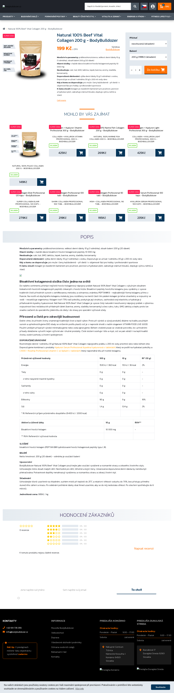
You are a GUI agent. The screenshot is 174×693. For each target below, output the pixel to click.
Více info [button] (79, 689)
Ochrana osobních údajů (62, 647)
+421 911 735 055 (14, 627)
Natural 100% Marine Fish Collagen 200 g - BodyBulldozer (106, 138)
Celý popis (61, 100)
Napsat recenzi (144, 548)
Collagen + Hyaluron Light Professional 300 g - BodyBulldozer (146, 139)
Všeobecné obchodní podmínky (66, 642)
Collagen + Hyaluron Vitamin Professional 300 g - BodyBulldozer (67, 139)
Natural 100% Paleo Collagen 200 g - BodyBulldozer (28, 167)
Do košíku (153, 70)
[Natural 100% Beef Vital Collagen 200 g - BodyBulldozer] (28, 58)
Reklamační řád (58, 652)
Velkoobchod (57, 632)
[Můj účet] (144, 6)
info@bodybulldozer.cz (17, 632)
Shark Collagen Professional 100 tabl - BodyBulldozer (67, 202)
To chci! (136, 589)
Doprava (55, 637)
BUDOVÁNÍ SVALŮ (29, 16)
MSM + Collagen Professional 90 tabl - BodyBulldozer (107, 202)
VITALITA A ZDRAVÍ (110, 16)
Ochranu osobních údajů (42, 598)
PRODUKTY (8, 16)
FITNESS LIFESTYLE (160, 16)
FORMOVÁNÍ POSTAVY (55, 16)
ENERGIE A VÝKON (135, 16)
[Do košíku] (41, 182)
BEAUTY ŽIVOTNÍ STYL (83, 16)
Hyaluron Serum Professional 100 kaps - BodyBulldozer (146, 202)
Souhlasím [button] (160, 687)
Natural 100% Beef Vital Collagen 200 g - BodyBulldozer (35, 28)
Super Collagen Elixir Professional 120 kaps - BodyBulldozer (27, 204)
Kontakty (55, 656)
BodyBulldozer (113, 49)
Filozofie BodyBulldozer (62, 628)
